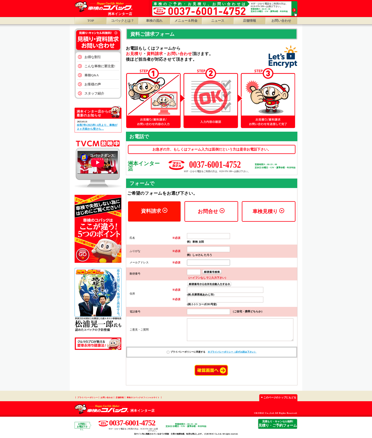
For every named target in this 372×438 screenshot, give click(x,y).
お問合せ (208, 211)
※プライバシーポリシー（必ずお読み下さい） (232, 351)
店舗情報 (249, 20)
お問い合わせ (281, 20)
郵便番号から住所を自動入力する (209, 284)
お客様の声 (92, 84)
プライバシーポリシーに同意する (187, 351)
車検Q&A (91, 75)
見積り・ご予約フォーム (277, 423)
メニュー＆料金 (186, 20)
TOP (90, 20)
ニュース (217, 20)
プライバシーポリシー (87, 397)
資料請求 (151, 211)
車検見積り (265, 211)
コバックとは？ (122, 20)
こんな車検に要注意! (99, 66)
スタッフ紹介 (94, 93)
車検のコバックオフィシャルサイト (143, 397)
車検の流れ (154, 20)
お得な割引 (92, 57)
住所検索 (212, 272)
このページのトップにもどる (280, 397)
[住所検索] (212, 271)
